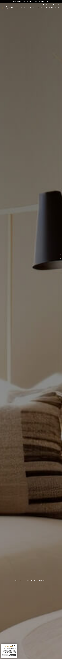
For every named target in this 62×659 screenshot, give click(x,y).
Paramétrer (5, 655)
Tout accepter (12, 655)
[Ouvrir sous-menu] (26, 8)
